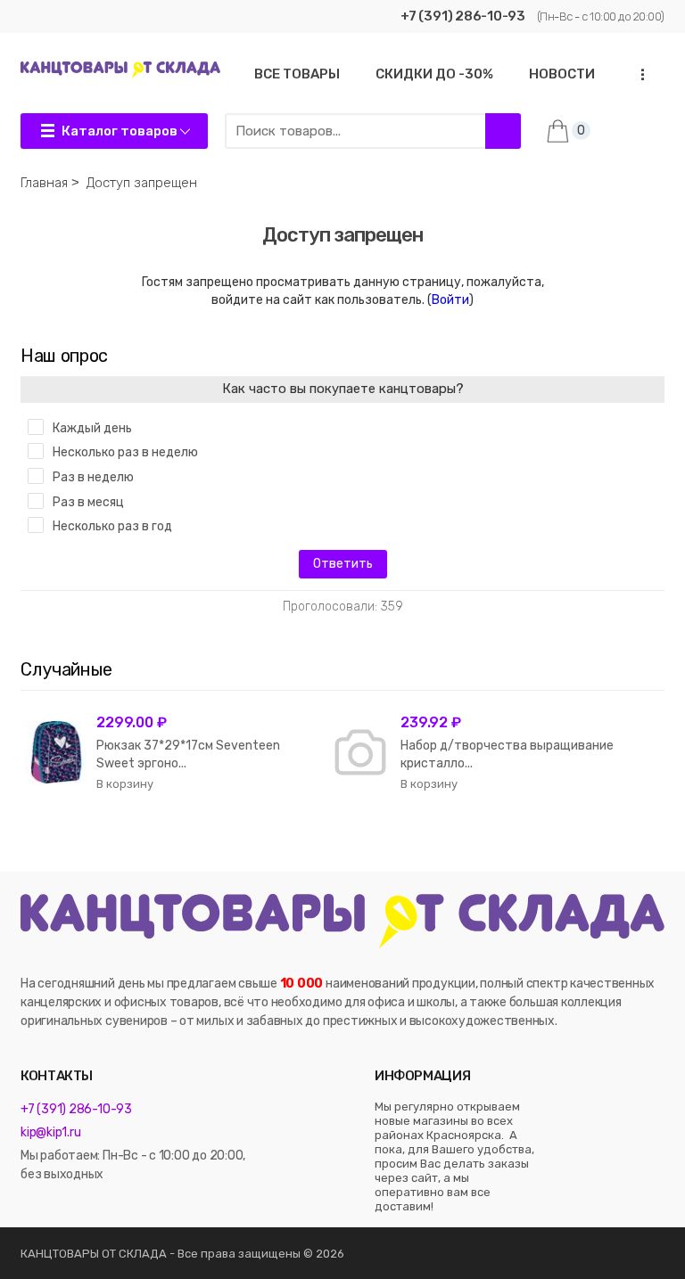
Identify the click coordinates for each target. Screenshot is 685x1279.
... (637, 74)
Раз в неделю (93, 477)
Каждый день (92, 428)
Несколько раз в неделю (125, 452)
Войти (450, 299)
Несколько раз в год (112, 526)
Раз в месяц (88, 502)
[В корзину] (124, 784)
